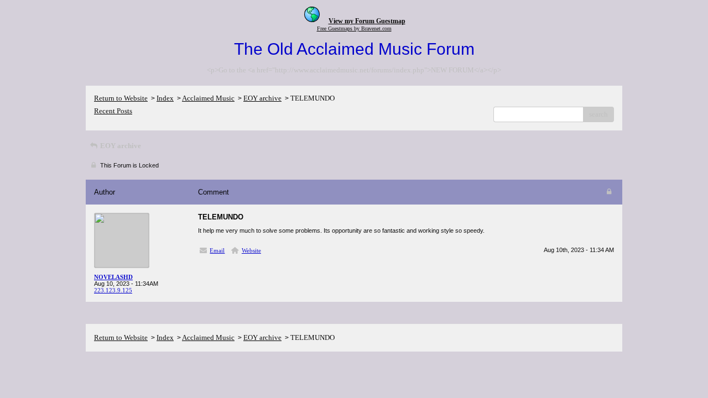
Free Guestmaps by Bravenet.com (354, 28)
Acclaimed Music (208, 98)
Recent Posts (113, 111)
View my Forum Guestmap (367, 21)
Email (217, 250)
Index (165, 98)
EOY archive (262, 98)
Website (251, 250)
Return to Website (121, 98)
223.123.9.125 (113, 290)
